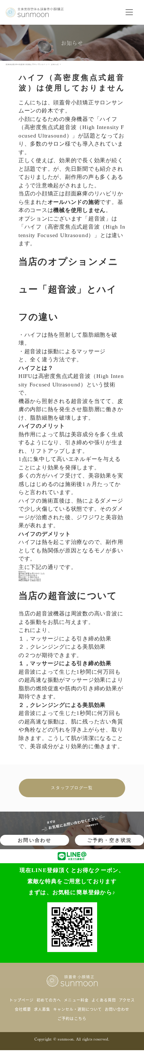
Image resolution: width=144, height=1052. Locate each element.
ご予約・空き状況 (109, 840)
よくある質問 (104, 1000)
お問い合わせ (34, 840)
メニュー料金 (76, 1000)
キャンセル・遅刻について (77, 1009)
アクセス (127, 1000)
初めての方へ (49, 1000)
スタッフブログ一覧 (72, 787)
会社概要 (23, 1009)
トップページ (21, 1000)
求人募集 (42, 1009)
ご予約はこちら (72, 1018)
